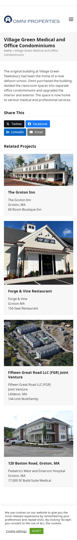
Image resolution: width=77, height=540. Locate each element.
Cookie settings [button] (16, 531)
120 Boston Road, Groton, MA (33, 463)
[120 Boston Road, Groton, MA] (38, 433)
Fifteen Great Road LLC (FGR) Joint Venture (38, 374)
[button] (71, 19)
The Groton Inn (21, 192)
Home (8, 50)
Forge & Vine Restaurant (30, 291)
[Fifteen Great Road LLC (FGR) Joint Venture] (38, 342)
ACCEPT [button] (36, 531)
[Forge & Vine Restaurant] (38, 252)
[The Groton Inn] (38, 169)
